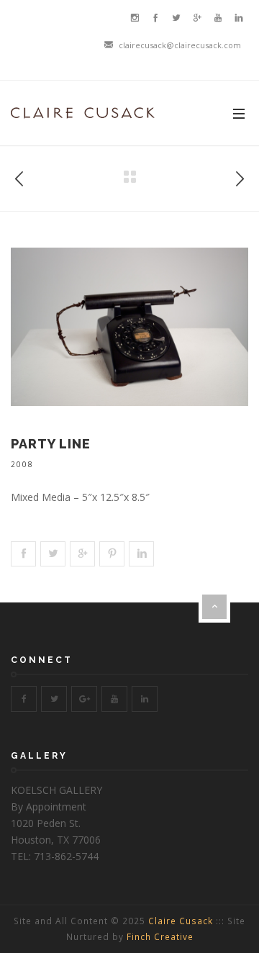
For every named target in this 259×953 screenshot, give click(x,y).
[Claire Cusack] (83, 113)
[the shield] (19, 176)
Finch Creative (160, 936)
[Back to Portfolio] (129, 177)
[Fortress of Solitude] (239, 176)
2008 (22, 464)
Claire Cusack (180, 920)
